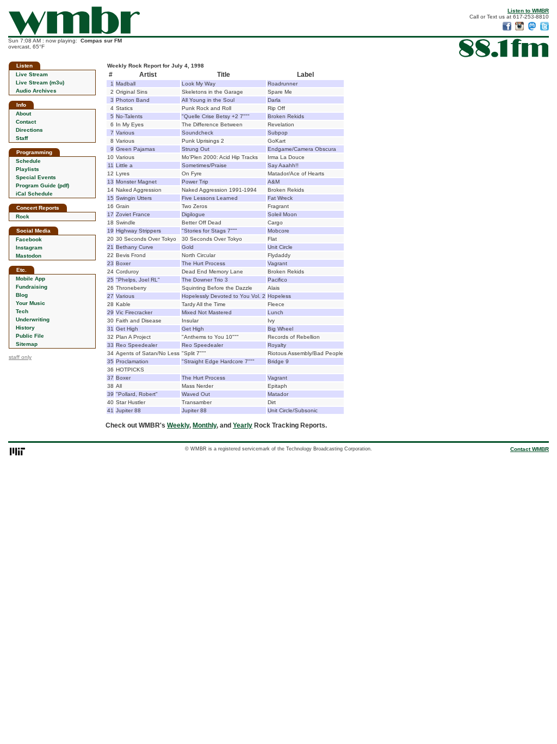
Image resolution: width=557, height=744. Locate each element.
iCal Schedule (34, 194)
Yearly (242, 425)
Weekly (178, 425)
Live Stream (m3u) (40, 83)
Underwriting (32, 319)
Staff (22, 138)
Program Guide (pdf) (42, 185)
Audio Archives (36, 91)
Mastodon (28, 256)
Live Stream (32, 74)
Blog (22, 295)
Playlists (27, 169)
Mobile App (30, 279)
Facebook (29, 239)
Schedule (28, 161)
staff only (20, 357)
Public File (30, 336)
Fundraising (31, 287)
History (25, 328)
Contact (26, 122)
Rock (22, 216)
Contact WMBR (529, 449)
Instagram (29, 248)
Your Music (30, 303)
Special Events (36, 177)
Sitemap (27, 344)
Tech (22, 311)
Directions (29, 130)
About (23, 114)
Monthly (204, 425)
